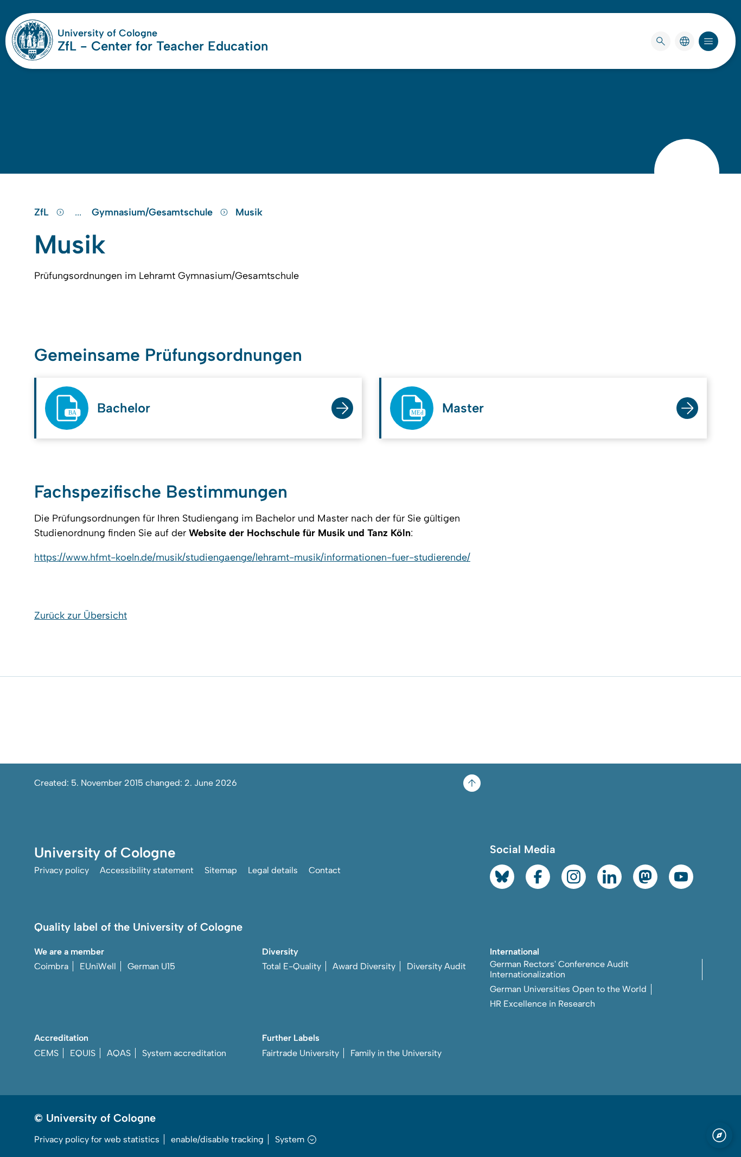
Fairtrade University (300, 1053)
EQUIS (82, 1053)
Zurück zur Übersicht (80, 615)
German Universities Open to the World (568, 989)
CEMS (46, 1053)
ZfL (43, 212)
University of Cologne (149, 33)
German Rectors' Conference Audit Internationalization (559, 969)
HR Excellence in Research (542, 1004)
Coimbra (51, 966)
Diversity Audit (436, 966)
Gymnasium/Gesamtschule (153, 212)
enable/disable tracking (217, 1139)
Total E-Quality (291, 966)
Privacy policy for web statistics (96, 1139)
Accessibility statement (147, 870)
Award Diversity (364, 966)
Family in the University (396, 1053)
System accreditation (184, 1053)
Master (463, 408)
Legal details (273, 870)
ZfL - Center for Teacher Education (163, 46)
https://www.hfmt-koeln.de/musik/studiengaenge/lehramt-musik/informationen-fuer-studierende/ (252, 557)
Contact (325, 870)
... (79, 212)
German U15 (151, 966)
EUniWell (98, 966)
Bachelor (123, 408)
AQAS (119, 1053)
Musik (249, 212)
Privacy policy (61, 870)
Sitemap (221, 870)
